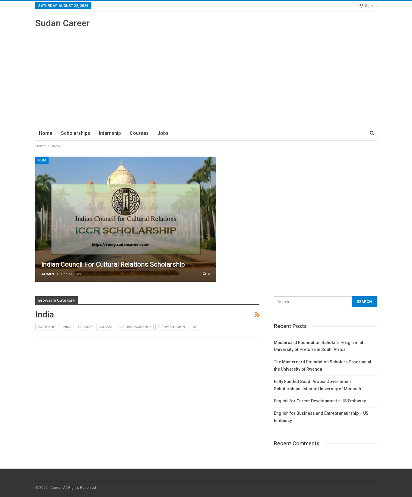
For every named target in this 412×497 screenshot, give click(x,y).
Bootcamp (46, 327)
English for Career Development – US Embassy (320, 400)
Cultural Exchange (135, 327)
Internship (110, 133)
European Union (171, 327)
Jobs (163, 133)
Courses (139, 133)
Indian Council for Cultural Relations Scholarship (113, 264)
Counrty (85, 327)
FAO (195, 327)
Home (45, 133)
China (66, 327)
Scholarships (75, 133)
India (41, 160)
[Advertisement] (206, 74)
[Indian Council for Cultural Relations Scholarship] (126, 219)
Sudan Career (62, 23)
